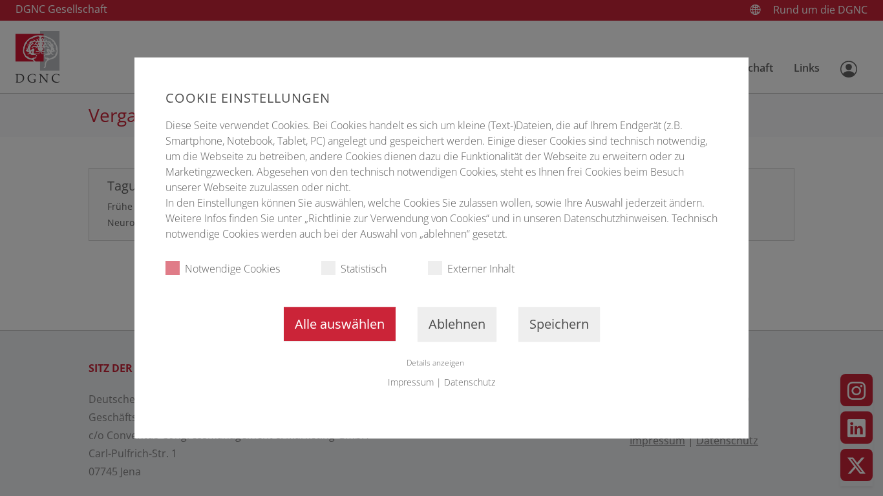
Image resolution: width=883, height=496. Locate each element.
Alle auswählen (340, 324)
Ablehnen (457, 324)
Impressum (411, 382)
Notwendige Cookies (232, 269)
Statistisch (364, 269)
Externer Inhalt (481, 269)
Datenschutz (469, 382)
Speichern (559, 324)
